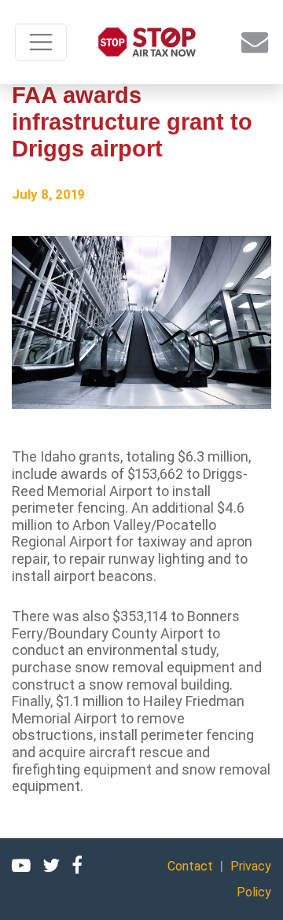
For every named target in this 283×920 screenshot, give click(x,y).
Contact (190, 866)
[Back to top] (251, 888)
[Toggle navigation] (41, 42)
